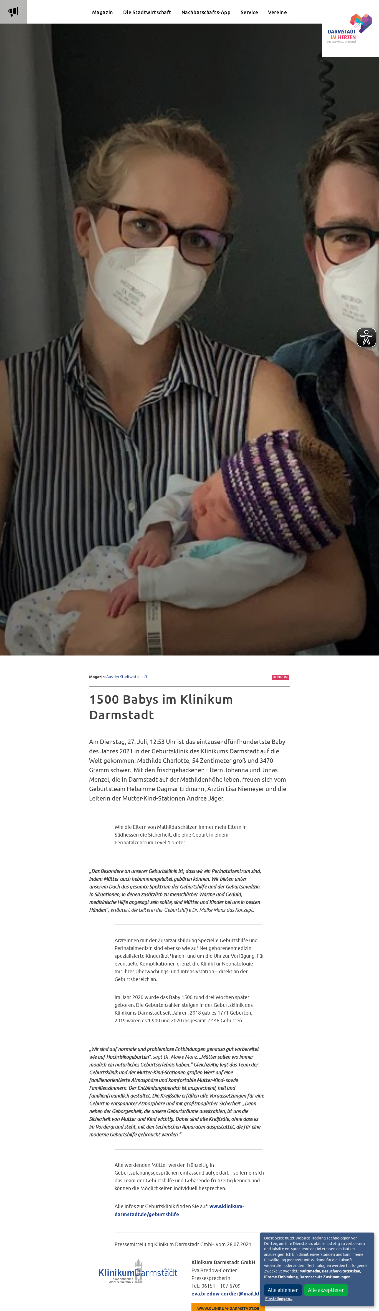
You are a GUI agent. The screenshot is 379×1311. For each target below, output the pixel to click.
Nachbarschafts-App (206, 12)
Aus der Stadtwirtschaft (127, 676)
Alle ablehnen (283, 1290)
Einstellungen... (278, 1299)
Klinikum (280, 677)
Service (249, 12)
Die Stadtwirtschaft (147, 12)
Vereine (277, 12)
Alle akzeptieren (326, 1290)
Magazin (102, 12)
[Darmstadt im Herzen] (350, 28)
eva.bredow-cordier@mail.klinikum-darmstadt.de (250, 1294)
